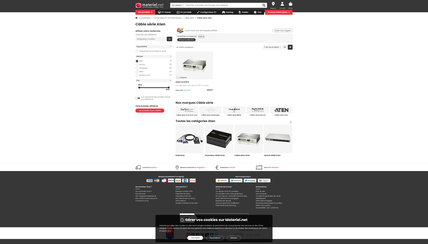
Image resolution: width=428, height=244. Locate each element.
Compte (282, 8)
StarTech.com (155, 75)
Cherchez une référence (145, 34)
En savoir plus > (165, 231)
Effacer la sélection (186, 40)
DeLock (155, 64)
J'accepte (195, 238)
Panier (290, 8)
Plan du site (260, 191)
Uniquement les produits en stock (152, 51)
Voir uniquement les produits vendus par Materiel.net (155, 98)
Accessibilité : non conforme (267, 208)
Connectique (145, 18)
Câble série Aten (281, 115)
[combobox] (177, 5)
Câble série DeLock (257, 115)
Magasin (273, 8)
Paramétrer (215, 238)
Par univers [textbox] (177, 5)
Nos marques (261, 194)
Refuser (233, 238)
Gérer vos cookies (263, 205)
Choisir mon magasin (282, 30)
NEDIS (155, 71)
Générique (155, 68)
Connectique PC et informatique (167, 18)
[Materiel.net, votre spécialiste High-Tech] (149, 5)
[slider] (139, 88)
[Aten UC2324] (194, 65)
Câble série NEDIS (234, 115)
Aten (155, 61)
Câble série (189, 18)
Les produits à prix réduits (150, 110)
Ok (169, 39)
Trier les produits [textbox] (271, 47)
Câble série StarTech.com (187, 115)
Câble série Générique (210, 115)
